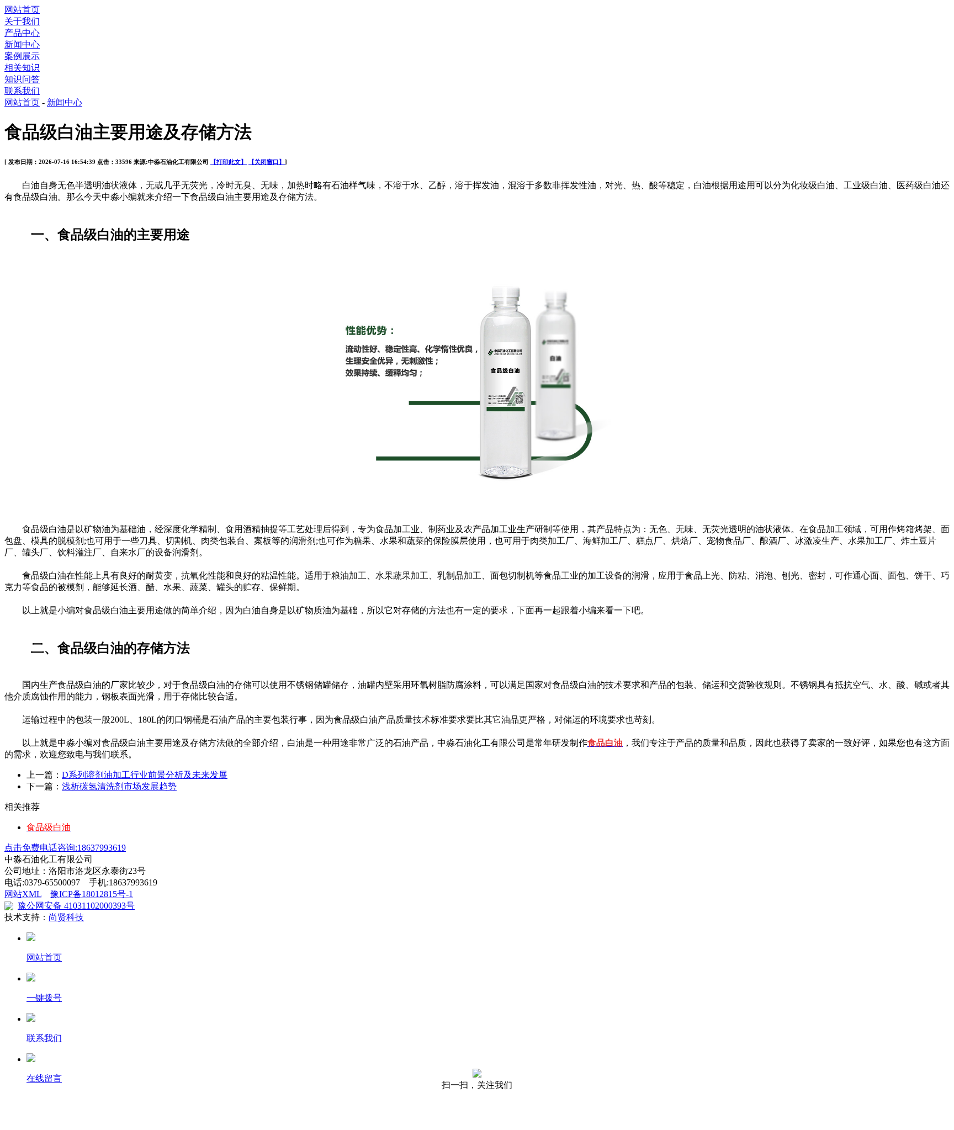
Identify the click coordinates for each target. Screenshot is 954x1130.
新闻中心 (22, 44)
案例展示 (22, 56)
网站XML (22, 894)
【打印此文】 (228, 161)
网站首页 (22, 9)
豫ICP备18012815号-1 (91, 894)
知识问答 (22, 79)
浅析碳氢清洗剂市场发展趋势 (119, 786)
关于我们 (22, 21)
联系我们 (22, 91)
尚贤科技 (66, 917)
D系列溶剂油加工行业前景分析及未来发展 (144, 774)
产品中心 (22, 33)
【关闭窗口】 (266, 161)
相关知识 (22, 67)
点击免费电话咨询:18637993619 (65, 847)
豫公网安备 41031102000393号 (76, 905)
